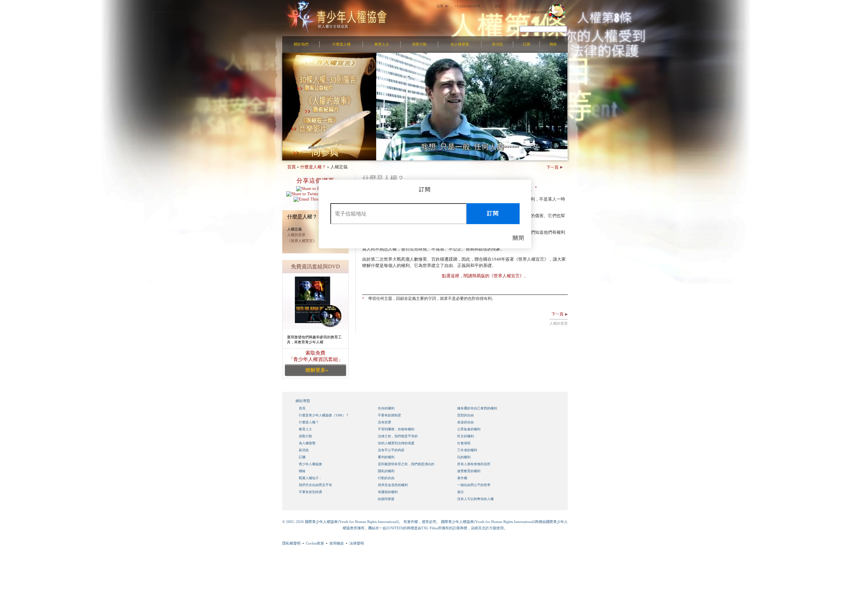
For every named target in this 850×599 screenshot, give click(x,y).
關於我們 (301, 44)
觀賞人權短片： (310, 478)
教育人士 (382, 44)
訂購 (526, 44)
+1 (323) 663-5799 (467, 6)
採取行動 (419, 44)
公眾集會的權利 (468, 429)
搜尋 (514, 29)
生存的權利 (386, 408)
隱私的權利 (386, 471)
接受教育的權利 (468, 471)
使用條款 (336, 543)
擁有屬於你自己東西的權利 (477, 408)
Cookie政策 (315, 543)
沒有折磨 (384, 422)
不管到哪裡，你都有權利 (396, 429)
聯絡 (553, 44)
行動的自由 (386, 478)
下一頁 (552, 167)
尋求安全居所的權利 (393, 485)
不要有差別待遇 (310, 492)
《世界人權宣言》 (301, 241)
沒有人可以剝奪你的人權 (475, 499)
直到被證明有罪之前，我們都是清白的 (406, 464)
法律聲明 (356, 543)
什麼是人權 (341, 44)
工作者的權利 (467, 450)
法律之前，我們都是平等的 (398, 436)
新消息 (497, 44)
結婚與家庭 (386, 499)
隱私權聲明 (291, 543)
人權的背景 (296, 235)
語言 (498, 6)
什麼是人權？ (313, 166)
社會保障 (463, 443)
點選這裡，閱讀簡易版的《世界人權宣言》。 (485, 275)
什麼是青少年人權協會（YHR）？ (324, 415)
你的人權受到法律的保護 (396, 443)
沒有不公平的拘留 (391, 450)
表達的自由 (465, 422)
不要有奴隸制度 (389, 415)
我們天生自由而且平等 (315, 485)
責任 (460, 492)
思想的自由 (465, 415)
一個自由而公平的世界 (473, 485)
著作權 (462, 478)
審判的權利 (386, 457)
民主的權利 (465, 436)
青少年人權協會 (310, 464)
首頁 (291, 166)
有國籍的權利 (388, 492)
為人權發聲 (460, 44)
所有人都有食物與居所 (473, 464)
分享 (440, 6)
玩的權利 (463, 457)
